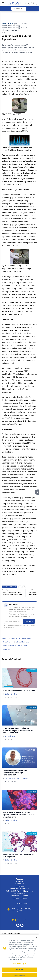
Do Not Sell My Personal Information (19, 891)
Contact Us (19, 884)
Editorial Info (19, 886)
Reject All (19, 969)
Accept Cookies (19, 975)
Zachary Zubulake (11, 694)
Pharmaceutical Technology (11, 26)
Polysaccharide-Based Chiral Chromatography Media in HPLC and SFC (13, 594)
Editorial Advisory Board (19, 888)
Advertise (19, 881)
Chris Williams (10, 736)
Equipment (7, 649)
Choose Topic (17, 9)
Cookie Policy (17, 960)
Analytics (5, 638)
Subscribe (28, 621)
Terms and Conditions (19, 896)
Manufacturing (8, 642)
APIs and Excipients (22, 642)
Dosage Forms (23, 645)
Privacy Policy (19, 893)
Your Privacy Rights (19, 898)
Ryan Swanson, (10, 778)
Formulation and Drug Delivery (21, 638)
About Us (19, 879)
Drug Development (9, 645)
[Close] (36, 937)
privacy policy (9, 627)
